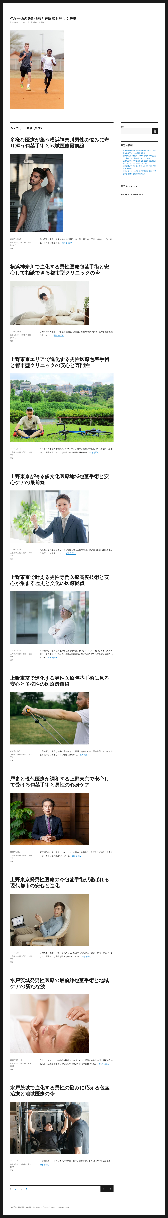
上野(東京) (14, 452)
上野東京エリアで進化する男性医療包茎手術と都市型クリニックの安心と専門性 (59, 362)
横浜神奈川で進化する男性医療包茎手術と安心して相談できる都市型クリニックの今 (59, 270)
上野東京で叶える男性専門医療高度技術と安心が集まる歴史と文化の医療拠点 (59, 580)
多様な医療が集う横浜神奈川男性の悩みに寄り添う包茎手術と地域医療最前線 (59, 143)
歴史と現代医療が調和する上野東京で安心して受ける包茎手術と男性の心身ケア (59, 782)
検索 (122, 127)
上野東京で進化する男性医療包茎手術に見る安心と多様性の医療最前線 (59, 681)
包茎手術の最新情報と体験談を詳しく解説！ (45, 18)
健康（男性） (15, 242)
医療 (11, 248)
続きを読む (67, 242)
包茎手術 (24, 242)
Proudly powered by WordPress (56, 1207)
